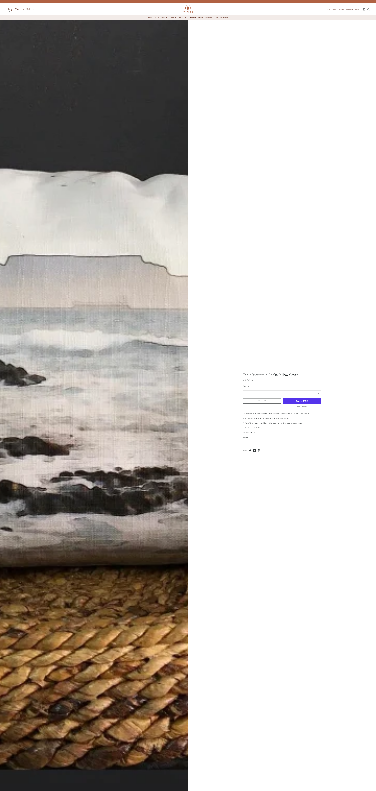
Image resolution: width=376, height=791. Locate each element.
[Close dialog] (216, 369)
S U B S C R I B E (171, 417)
